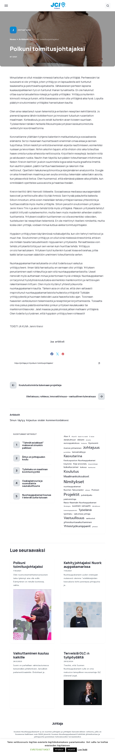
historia (84, 443)
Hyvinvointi (93, 443)
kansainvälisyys (79, 452)
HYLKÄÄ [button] (71, 749)
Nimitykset (74, 482)
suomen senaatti (81, 506)
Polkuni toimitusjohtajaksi (28, 564)
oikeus (87, 490)
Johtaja (57, 723)
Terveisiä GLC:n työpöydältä (76, 655)
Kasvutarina (73, 456)
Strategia (67, 506)
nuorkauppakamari (72, 486)
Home (13, 39)
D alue (91, 436)
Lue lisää (82, 749)
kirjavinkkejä (93, 464)
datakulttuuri (70, 439)
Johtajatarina (24, 30)
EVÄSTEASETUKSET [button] (40, 749)
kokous (83, 467)
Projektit (72, 494)
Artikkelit (24, 39)
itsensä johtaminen (72, 448)
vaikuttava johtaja (82, 514)
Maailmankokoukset (76, 476)
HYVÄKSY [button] (59, 749)
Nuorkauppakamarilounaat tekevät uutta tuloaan (36, 496)
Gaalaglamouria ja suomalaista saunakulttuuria (32, 483)
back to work (83, 436)
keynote (68, 464)
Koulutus (71, 471)
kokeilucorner (71, 467)
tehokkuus (96, 506)
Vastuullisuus (74, 518)
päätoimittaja (70, 499)
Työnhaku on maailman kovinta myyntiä (35, 470)
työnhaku (68, 514)
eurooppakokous (72, 443)
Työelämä (85, 510)
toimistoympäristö (70, 510)
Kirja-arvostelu (80, 464)
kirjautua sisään (35, 420)
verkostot (90, 518)
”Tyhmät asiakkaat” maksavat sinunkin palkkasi (32, 445)
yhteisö (95, 526)
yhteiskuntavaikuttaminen (78, 522)
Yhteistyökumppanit (77, 526)
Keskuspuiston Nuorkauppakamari (79, 460)
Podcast (95, 490)
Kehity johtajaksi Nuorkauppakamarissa (83, 564)
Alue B (74, 436)
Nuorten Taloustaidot (74, 490)
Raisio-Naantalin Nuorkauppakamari (80, 502)
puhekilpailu (86, 495)
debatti (80, 439)
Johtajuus (91, 447)
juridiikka (67, 452)
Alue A (67, 436)
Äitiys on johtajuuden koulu (33, 458)
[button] (6, 5)
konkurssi (91, 467)
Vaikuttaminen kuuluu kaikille (31, 655)
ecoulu (88, 440)
